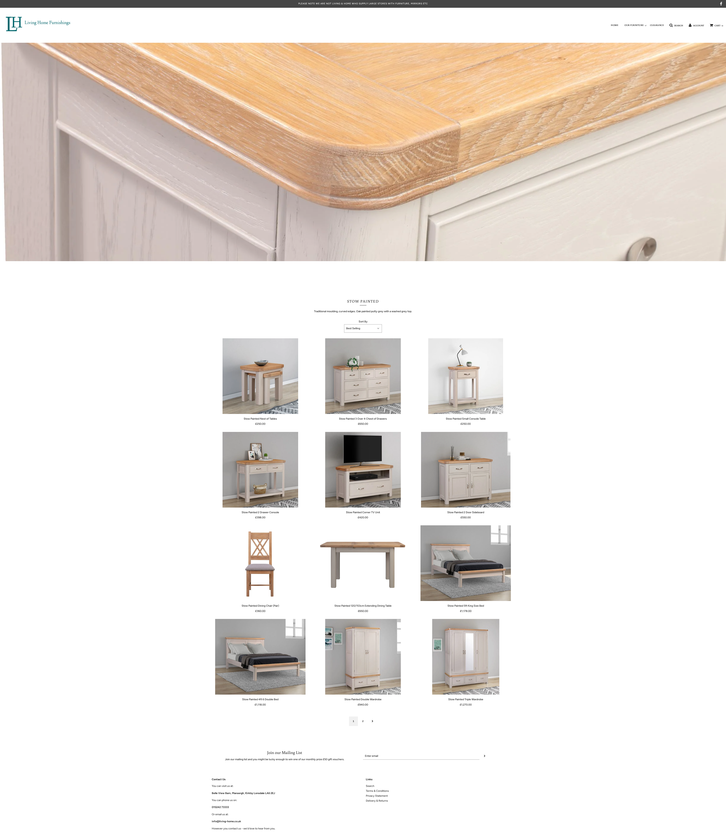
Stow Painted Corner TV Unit (363, 512)
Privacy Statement (377, 795)
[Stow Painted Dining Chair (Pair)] (260, 563)
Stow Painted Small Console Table (466, 418)
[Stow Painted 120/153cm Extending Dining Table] (362, 563)
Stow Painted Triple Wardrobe (465, 699)
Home (614, 25)
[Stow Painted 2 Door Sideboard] (465, 470)
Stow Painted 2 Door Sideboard (465, 512)
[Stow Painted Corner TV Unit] (362, 470)
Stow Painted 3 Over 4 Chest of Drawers (363, 418)
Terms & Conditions (377, 791)
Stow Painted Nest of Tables (260, 418)
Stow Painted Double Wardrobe (363, 699)
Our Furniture (634, 25)
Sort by (363, 321)
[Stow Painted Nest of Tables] (260, 376)
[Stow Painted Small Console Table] (465, 376)
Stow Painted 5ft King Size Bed (466, 605)
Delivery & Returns (377, 800)
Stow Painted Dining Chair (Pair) (260, 605)
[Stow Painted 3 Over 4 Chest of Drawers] (362, 376)
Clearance (657, 25)
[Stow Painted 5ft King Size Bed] (465, 563)
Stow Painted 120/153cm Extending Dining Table (363, 605)
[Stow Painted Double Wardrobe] (362, 657)
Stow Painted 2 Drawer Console (260, 512)
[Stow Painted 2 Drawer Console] (260, 470)
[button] (363, 328)
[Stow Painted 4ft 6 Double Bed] (260, 657)
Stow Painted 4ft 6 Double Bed (260, 699)
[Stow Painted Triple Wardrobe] (465, 657)
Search (370, 786)
